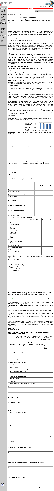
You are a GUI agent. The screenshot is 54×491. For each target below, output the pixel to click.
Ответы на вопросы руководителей (2, 32)
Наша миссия (3, 13)
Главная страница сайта (3, 9)
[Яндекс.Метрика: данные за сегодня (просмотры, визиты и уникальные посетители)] (2, 483)
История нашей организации (3, 11)
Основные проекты (2, 12)
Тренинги (1, 24)
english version (42, 6)
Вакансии (2, 16)
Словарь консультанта (3, 41)
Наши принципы (3, 14)
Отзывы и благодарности (3, 17)
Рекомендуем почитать (3, 40)
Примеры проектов (1, 30)
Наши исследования (3, 38)
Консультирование (3, 23)
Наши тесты (2, 37)
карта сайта (46, 6)
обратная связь (51, 6)
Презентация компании (3, 20)
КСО (1, 18)
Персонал (2, 15)
